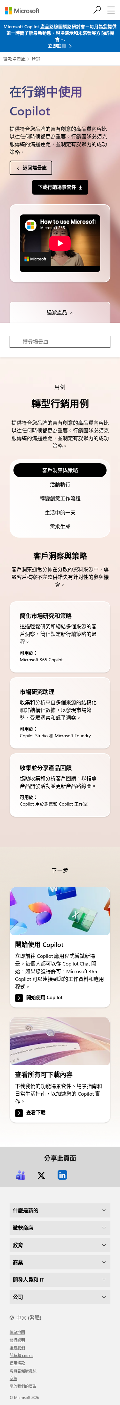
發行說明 (17, 1339)
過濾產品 (57, 312)
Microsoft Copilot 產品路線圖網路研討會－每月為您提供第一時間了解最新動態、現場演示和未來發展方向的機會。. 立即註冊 (60, 36)
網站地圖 (17, 1332)
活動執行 (60, 484)
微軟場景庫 (14, 59)
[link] (60, 911)
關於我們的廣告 (23, 1386)
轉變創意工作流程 (60, 498)
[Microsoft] (24, 11)
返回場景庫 (35, 167)
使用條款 (17, 1363)
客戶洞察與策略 (60, 470)
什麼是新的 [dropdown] (25, 1210)
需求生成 (60, 526)
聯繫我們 (17, 1347)
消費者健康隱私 (23, 1370)
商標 (13, 1378)
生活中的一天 (60, 512)
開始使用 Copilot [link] (44, 997)
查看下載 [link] (35, 1112)
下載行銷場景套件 (57, 187)
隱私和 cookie (21, 1355)
